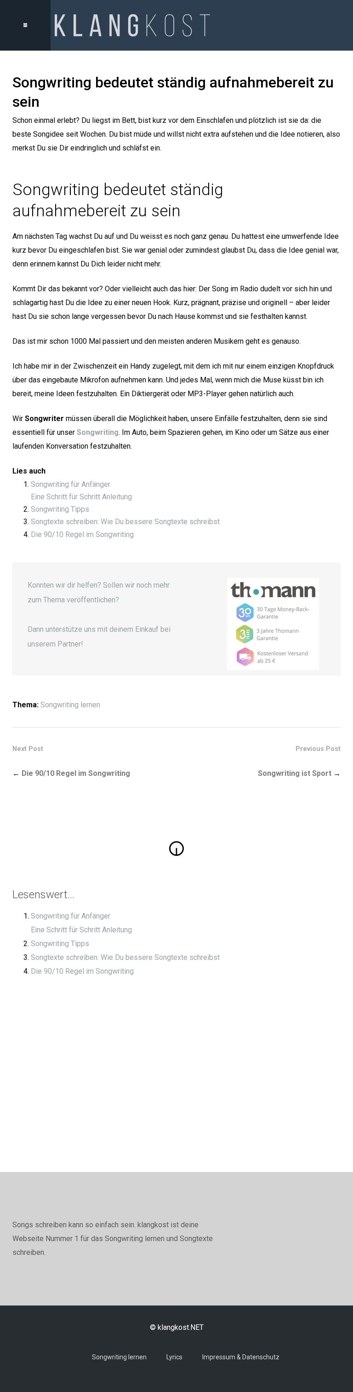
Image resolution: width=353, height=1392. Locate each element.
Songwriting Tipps (60, 509)
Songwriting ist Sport (294, 773)
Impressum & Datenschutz (240, 1357)
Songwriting (98, 432)
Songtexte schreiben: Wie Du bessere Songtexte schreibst (125, 521)
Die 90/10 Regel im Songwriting (82, 534)
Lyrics (174, 1357)
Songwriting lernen (70, 704)
